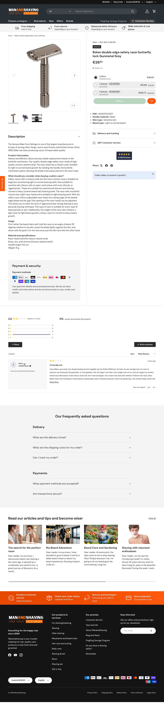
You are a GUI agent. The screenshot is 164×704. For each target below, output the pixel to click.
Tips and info (92, 625)
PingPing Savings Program (113, 21)
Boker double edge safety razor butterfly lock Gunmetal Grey (30, 36)
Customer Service (94, 620)
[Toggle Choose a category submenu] (29, 20)
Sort (133, 354)
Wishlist (106, 2)
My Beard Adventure (59, 547)
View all (152, 518)
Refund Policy (122, 693)
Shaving (55, 628)
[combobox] (91, 11)
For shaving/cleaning (61, 623)
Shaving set (57, 664)
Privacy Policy (92, 693)
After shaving (58, 633)
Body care (56, 648)
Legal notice (151, 693)
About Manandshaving (96, 630)
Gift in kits (56, 669)
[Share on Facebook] (106, 165)
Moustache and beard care (64, 638)
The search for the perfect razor (24, 549)
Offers (60, 21)
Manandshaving (19, 693)
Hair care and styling (61, 643)
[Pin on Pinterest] (111, 165)
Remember (91, 653)
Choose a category (18, 21)
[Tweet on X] (101, 165)
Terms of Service (137, 693)
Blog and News (93, 635)
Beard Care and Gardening (100, 547)
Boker (95, 42)
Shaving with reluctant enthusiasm (136, 549)
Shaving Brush (58, 653)
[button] (154, 11)
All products (40, 21)
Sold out (119, 101)
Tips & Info (118, 2)
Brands (69, 21)
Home (10, 36)
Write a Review (146, 345)
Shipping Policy (107, 693)
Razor (54, 659)
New (51, 21)
